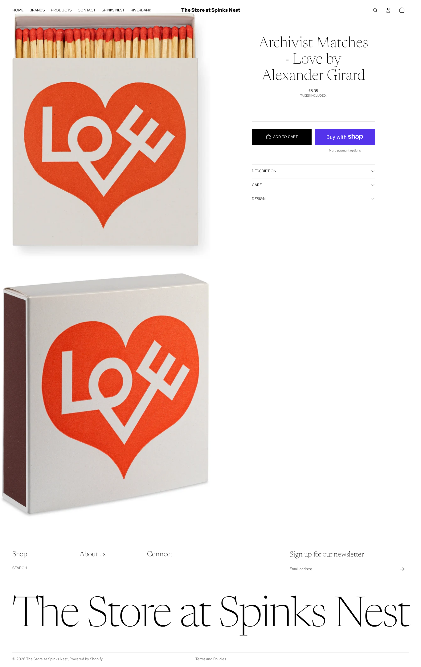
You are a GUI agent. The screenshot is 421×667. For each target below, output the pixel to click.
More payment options (345, 150)
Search (19, 567)
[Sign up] (402, 569)
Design (259, 198)
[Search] (375, 10)
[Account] (388, 10)
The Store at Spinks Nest (47, 659)
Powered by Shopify (86, 659)
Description (264, 171)
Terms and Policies (210, 659)
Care (257, 184)
